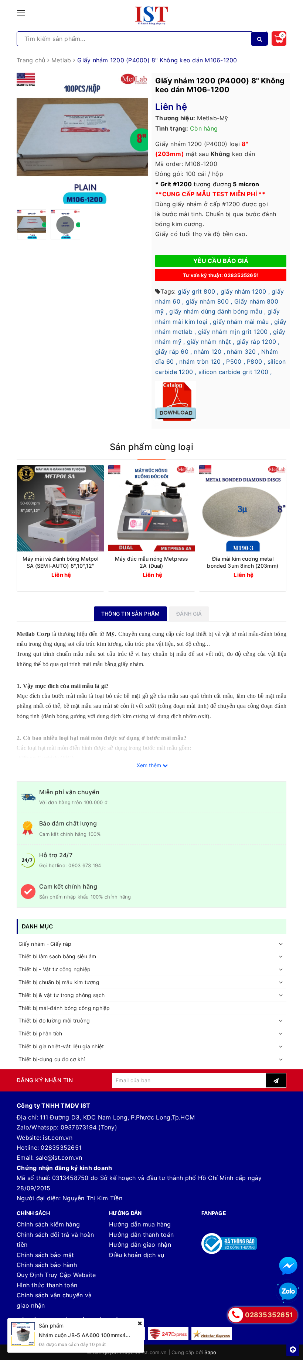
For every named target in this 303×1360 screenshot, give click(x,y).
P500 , (235, 361)
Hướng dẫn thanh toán (141, 1234)
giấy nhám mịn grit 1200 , (234, 331)
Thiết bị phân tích (40, 1033)
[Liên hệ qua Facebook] (288, 1266)
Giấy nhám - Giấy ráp (44, 944)
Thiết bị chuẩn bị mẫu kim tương (58, 982)
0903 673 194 (84, 865)
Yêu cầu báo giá (220, 260)
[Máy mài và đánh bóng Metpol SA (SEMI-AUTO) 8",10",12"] (60, 508)
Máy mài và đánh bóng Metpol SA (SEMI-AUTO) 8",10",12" (60, 562)
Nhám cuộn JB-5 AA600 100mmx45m (86, 1335)
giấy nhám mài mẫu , (242, 321)
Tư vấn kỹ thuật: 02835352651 (221, 275)
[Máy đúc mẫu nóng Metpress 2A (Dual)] (151, 508)
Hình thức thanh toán (47, 1285)
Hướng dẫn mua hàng (140, 1224)
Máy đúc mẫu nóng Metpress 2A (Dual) (151, 562)
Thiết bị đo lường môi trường (54, 1020)
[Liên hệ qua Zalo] (288, 1292)
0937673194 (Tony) (89, 1127)
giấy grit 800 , (198, 291)
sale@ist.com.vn (59, 1157)
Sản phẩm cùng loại (151, 447)
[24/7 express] (168, 1333)
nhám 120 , (209, 351)
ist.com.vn (57, 1137)
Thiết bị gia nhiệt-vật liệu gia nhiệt (61, 1046)
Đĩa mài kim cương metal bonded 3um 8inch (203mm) (242, 562)
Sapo (210, 1352)
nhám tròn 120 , (201, 361)
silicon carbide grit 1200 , (235, 372)
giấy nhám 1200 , (245, 291)
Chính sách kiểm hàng (48, 1224)
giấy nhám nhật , (211, 341)
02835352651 (61, 1147)
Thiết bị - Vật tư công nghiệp (54, 969)
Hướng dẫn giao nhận (140, 1244)
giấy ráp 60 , (173, 351)
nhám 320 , (243, 351)
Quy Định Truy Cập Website (56, 1274)
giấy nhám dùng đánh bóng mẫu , (217, 311)
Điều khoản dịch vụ (136, 1255)
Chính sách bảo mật (45, 1255)
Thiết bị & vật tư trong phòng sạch (61, 995)
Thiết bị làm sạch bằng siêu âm (57, 956)
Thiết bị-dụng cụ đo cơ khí (51, 1059)
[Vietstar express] (211, 1333)
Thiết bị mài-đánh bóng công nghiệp (64, 1008)
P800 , (256, 361)
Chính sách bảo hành (47, 1265)
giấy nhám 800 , (209, 301)
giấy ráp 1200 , (258, 341)
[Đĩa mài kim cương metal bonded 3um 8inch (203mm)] (242, 508)
